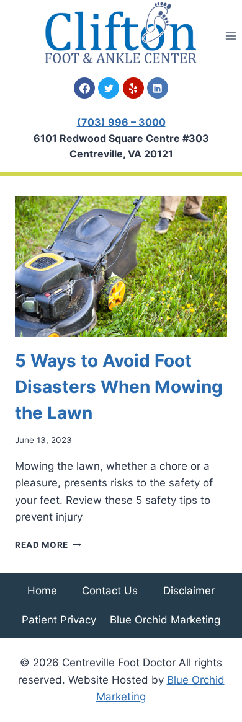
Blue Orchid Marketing (165, 620)
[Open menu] (230, 35)
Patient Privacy (59, 620)
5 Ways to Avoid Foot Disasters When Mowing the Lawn (119, 386)
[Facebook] (84, 88)
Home (42, 590)
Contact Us (110, 590)
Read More (48, 545)
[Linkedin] (157, 88)
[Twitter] (108, 88)
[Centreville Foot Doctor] (121, 32)
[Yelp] (133, 88)
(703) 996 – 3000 (121, 122)
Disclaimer (189, 590)
